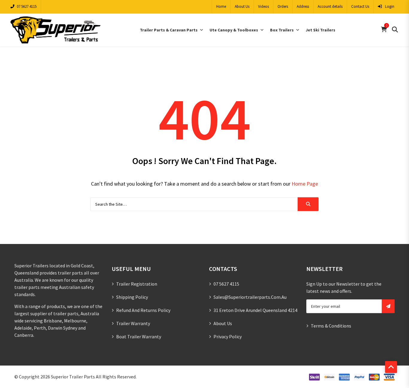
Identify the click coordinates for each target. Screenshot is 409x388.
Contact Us (360, 6)
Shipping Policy (132, 297)
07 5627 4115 (27, 6)
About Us (242, 6)
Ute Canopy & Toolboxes (234, 30)
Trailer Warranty (133, 323)
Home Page (305, 183)
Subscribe (388, 306)
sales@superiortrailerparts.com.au (250, 297)
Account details (330, 6)
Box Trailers (282, 30)
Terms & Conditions (331, 326)
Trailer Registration (136, 284)
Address (303, 6)
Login (389, 6)
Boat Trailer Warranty (138, 337)
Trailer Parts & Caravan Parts (169, 30)
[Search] (308, 204)
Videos (263, 6)
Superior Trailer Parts (73, 377)
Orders (283, 6)
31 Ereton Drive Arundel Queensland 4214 (255, 310)
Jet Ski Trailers (320, 30)
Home (221, 6)
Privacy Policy (227, 337)
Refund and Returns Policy (143, 310)
